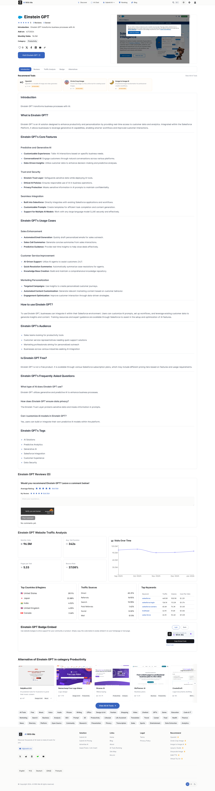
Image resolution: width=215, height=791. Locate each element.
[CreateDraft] (188, 675)
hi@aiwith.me (27, 749)
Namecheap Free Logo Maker (70, 688)
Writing (192, 696)
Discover (83, 2)
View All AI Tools (191, 76)
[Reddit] (26, 756)
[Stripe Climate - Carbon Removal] (37, 756)
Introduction (25, 69)
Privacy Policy (145, 741)
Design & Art (38, 698)
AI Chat (96, 2)
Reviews (37, 69)
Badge (62, 69)
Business (153, 696)
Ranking (124, 2)
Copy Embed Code (180, 641)
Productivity (32, 41)
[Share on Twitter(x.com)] (27, 47)
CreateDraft (177, 688)
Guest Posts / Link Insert (88, 748)
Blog (135, 2)
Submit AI (109, 2)
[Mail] (43, 756)
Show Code (170, 645)
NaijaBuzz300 (26, 688)
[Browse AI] (112, 675)
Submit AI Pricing (85, 741)
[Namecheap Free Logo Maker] (74, 675)
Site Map (113, 751)
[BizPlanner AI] (150, 675)
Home (112, 737)
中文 (30, 771)
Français (58, 771)
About (112, 744)
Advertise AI (83, 744)
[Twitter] (20, 756)
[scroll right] (195, 683)
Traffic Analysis (50, 69)
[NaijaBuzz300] (36, 675)
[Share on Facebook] (31, 47)
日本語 (48, 771)
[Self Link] (45, 47)
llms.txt (112, 755)
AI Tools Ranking (116, 748)
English (22, 771)
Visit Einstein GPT (30, 55)
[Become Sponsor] (32, 756)
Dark (184, 627)
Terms (142, 737)
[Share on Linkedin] (36, 47)
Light (175, 627)
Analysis (125, 696)
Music (46, 698)
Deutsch (39, 771)
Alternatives (73, 69)
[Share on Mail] (40, 47)
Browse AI (100, 688)
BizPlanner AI (139, 688)
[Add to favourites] (20, 47)
